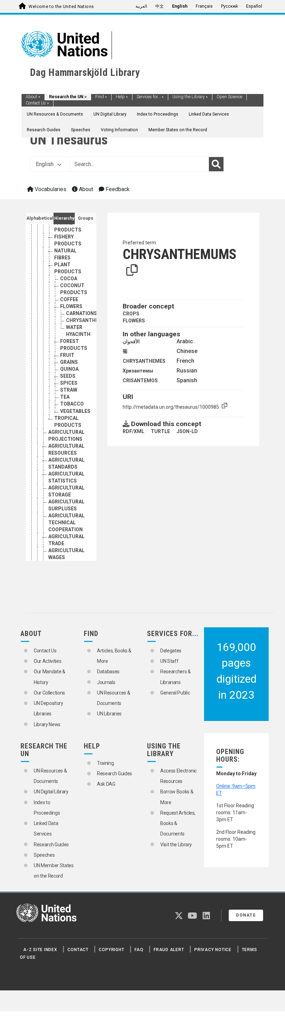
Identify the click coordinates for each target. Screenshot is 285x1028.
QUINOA (69, 369)
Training (105, 763)
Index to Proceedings (157, 114)
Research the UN (68, 96)
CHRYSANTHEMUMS (90, 320)
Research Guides (43, 129)
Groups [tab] (85, 218)
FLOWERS (71, 306)
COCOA (68, 278)
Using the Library (190, 96)
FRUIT (67, 355)
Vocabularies (49, 189)
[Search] (216, 164)
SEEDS (67, 376)
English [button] (45, 164)
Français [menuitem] (204, 6)
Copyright (111, 949)
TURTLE (160, 431)
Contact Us (37, 103)
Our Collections (49, 693)
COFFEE (69, 299)
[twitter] (178, 917)
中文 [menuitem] (159, 6)
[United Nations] (64, 44)
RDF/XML (133, 431)
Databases (108, 671)
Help (122, 96)
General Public (175, 693)
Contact (77, 949)
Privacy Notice (212, 949)
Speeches (80, 129)
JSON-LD (187, 431)
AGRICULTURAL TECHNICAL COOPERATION (66, 522)
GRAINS (69, 362)
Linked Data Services (209, 114)
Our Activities (47, 661)
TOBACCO (72, 404)
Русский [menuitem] (229, 6)
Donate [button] (246, 915)
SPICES (69, 383)
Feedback (117, 189)
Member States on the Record (177, 129)
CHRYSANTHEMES (144, 361)
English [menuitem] (179, 6)
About (33, 96)
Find (101, 96)
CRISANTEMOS (140, 380)
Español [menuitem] (254, 6)
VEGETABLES (75, 411)
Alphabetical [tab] (39, 218)
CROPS (131, 313)
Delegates (170, 650)
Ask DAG (106, 784)
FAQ (139, 949)
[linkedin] (206, 917)
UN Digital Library (110, 114)
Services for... (150, 96)
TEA (65, 397)
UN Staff (169, 661)
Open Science (229, 96)
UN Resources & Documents (55, 114)
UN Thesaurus (69, 140)
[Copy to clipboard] (132, 270)
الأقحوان (131, 341)
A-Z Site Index (40, 949)
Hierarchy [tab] (64, 218)
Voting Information (119, 129)
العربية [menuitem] (141, 6)
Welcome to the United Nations (61, 6)
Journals (106, 682)
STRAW (68, 390)
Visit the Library (176, 844)
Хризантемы (138, 371)
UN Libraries (109, 713)
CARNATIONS (81, 313)
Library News (47, 724)
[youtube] (192, 917)
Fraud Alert (169, 949)
